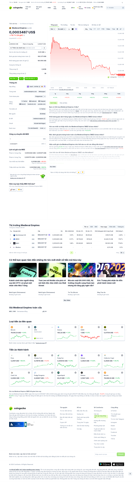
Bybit (77, 111)
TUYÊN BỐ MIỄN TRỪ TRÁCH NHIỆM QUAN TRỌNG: (24, 469)
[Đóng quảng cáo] (52, 327)
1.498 (28, 2)
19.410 (15, 2)
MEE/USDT (41, 239)
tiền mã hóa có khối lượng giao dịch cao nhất (103, 120)
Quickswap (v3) (107, 112)
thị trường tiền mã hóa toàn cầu (113, 146)
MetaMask (74, 154)
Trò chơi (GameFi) (100, 148)
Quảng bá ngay (40, 343)
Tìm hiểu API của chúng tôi (66, 89)
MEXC (115, 112)
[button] (30, 91)
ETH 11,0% (89, 2)
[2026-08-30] (117, 29)
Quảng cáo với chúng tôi (17, 178)
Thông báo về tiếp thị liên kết (16, 227)
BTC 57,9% (83, 2)
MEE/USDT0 (41, 235)
